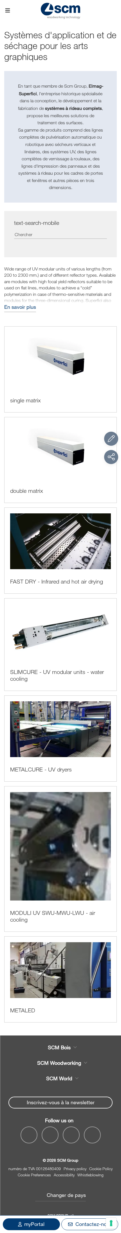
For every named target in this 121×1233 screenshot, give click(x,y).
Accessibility (64, 1174)
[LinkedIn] (71, 1134)
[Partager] (111, 457)
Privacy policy (75, 1168)
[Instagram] (92, 1134)
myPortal (34, 1224)
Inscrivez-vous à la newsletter (61, 1102)
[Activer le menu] (7, 11)
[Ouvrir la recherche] (113, 10)
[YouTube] (50, 1134)
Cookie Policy (101, 1168)
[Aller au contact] (111, 439)
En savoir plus (20, 307)
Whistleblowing (90, 1174)
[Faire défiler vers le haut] (111, 1198)
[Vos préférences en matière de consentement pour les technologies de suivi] (111, 1223)
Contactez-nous (93, 1224)
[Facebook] (29, 1134)
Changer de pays (66, 1195)
